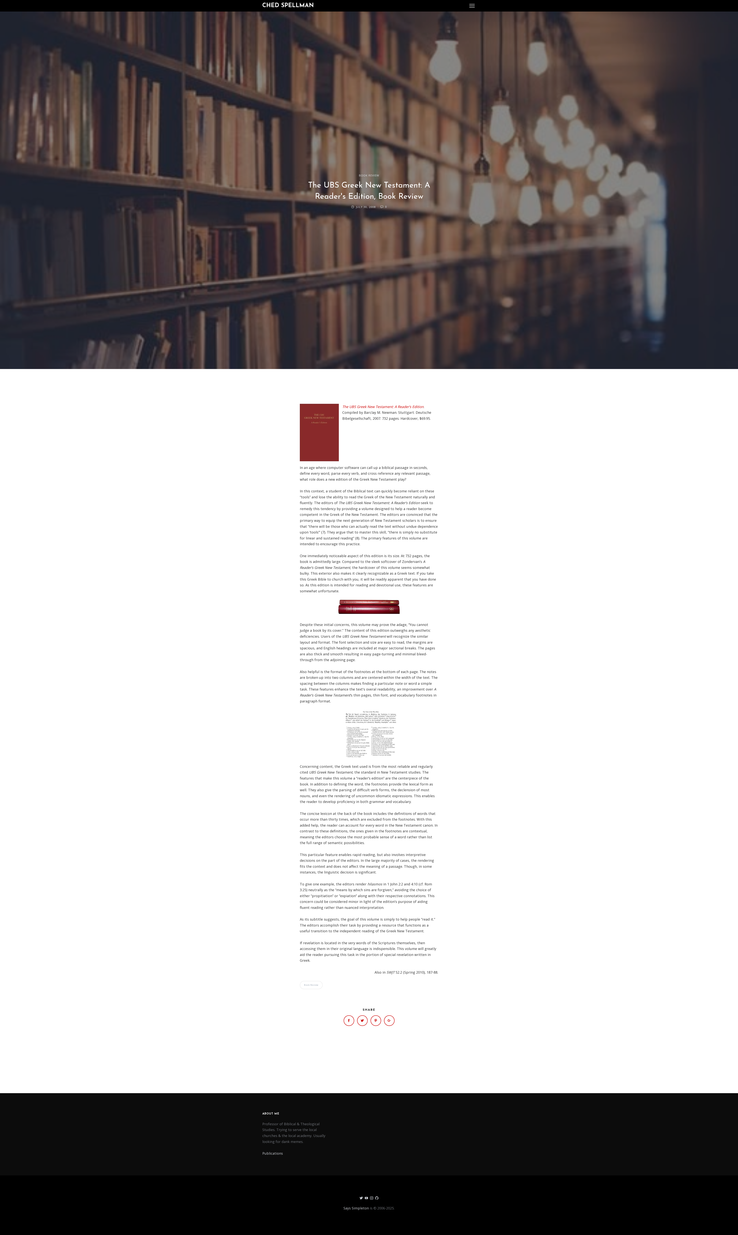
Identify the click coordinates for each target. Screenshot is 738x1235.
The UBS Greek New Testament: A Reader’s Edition (383, 406)
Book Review (369, 175)
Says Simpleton (356, 1208)
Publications (272, 1153)
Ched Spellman (288, 6)
